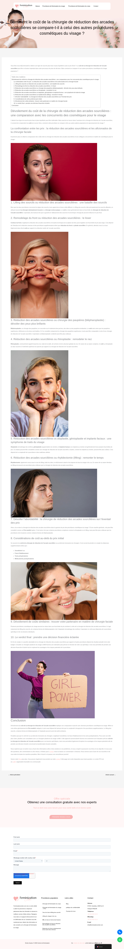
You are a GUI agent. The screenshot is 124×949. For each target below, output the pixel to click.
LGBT (14, 762)
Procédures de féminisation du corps (79, 6)
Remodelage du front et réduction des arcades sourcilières (51, 924)
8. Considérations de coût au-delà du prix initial (28, 99)
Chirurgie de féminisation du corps (51, 903)
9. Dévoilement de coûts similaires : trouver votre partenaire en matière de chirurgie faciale (40, 101)
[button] (54, 6)
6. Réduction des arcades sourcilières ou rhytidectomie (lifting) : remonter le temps (38, 94)
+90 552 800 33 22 (92, 914)
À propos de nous (70, 911)
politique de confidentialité (73, 907)
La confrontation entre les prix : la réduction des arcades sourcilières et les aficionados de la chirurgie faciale (46, 81)
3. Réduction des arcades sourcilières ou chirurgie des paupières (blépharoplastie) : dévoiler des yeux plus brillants (48, 88)
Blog (20, 759)
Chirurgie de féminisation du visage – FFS (51, 908)
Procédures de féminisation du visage (53, 6)
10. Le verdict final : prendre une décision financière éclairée (32, 103)
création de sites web (79, 943)
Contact (96, 6)
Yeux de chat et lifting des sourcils (51, 912)
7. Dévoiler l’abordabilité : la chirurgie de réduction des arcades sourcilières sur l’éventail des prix (43, 96)
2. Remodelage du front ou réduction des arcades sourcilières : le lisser (35, 86)
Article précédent (14, 774)
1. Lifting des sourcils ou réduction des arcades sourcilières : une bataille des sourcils (39, 84)
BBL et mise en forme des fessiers (51, 920)
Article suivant (111, 774)
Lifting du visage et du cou (49, 916)
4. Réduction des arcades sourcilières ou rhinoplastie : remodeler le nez (35, 90)
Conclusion (15, 105)
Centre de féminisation (44, 943)
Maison (38, 6)
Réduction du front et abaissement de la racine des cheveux (51, 929)
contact (52, 751)
